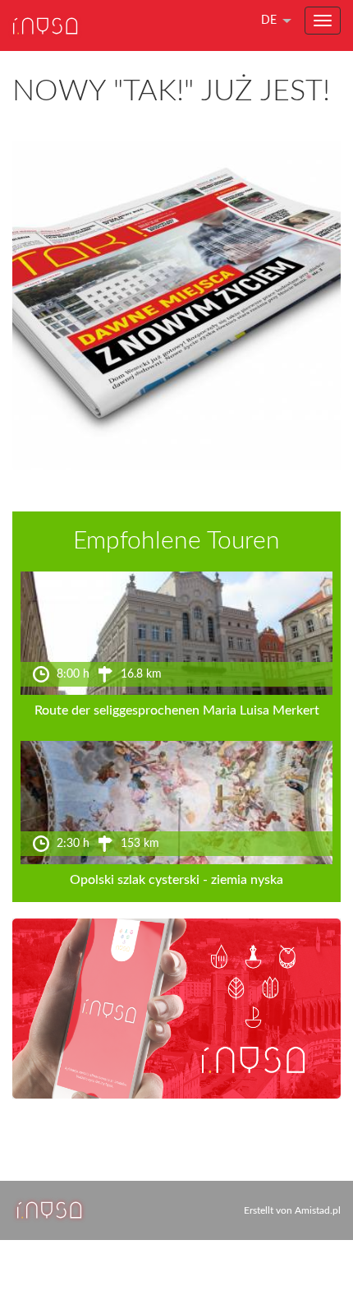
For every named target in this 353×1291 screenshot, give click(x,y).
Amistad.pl (318, 1210)
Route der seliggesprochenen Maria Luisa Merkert (176, 710)
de (269, 20)
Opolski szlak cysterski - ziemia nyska (176, 879)
